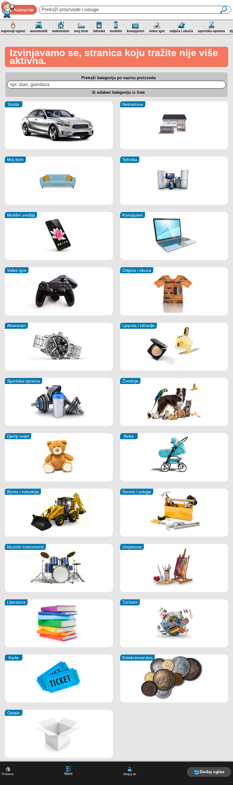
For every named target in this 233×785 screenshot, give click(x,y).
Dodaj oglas (212, 771)
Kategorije (24, 9)
